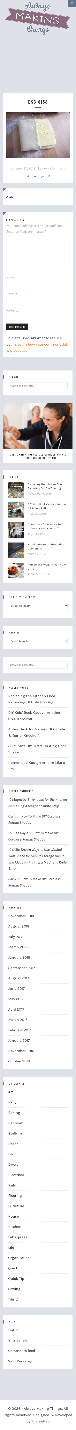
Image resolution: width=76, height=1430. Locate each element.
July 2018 (16, 937)
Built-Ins (15, 1133)
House (13, 1216)
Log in (13, 1330)
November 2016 (21, 1051)
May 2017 (15, 999)
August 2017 (18, 978)
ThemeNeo (40, 1421)
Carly (10, 197)
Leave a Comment (52, 168)
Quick (13, 1268)
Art (10, 1092)
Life (11, 1247)
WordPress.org (20, 1361)
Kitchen (14, 1227)
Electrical (16, 1175)
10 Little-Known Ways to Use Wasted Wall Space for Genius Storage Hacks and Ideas (36, 855)
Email (11, 294)
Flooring (15, 1195)
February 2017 (19, 1030)
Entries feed (18, 1340)
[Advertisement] (38, 68)
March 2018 (18, 947)
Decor (13, 1144)
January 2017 (19, 1040)
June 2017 (16, 988)
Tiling (13, 1299)
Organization (19, 1258)
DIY (11, 1154)
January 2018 (19, 957)
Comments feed (21, 1351)
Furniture (16, 1206)
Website (12, 310)
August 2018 (18, 926)
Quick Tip (16, 1279)
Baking (14, 1113)
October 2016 (19, 1061)
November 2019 (21, 916)
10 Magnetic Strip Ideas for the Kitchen (37, 799)
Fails (12, 1185)
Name (12, 278)
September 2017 (21, 968)
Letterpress (17, 1237)
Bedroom (15, 1123)
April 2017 (16, 1009)
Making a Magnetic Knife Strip (36, 806)
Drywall (14, 1164)
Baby (12, 1102)
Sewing (14, 1289)
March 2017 (17, 1020)
